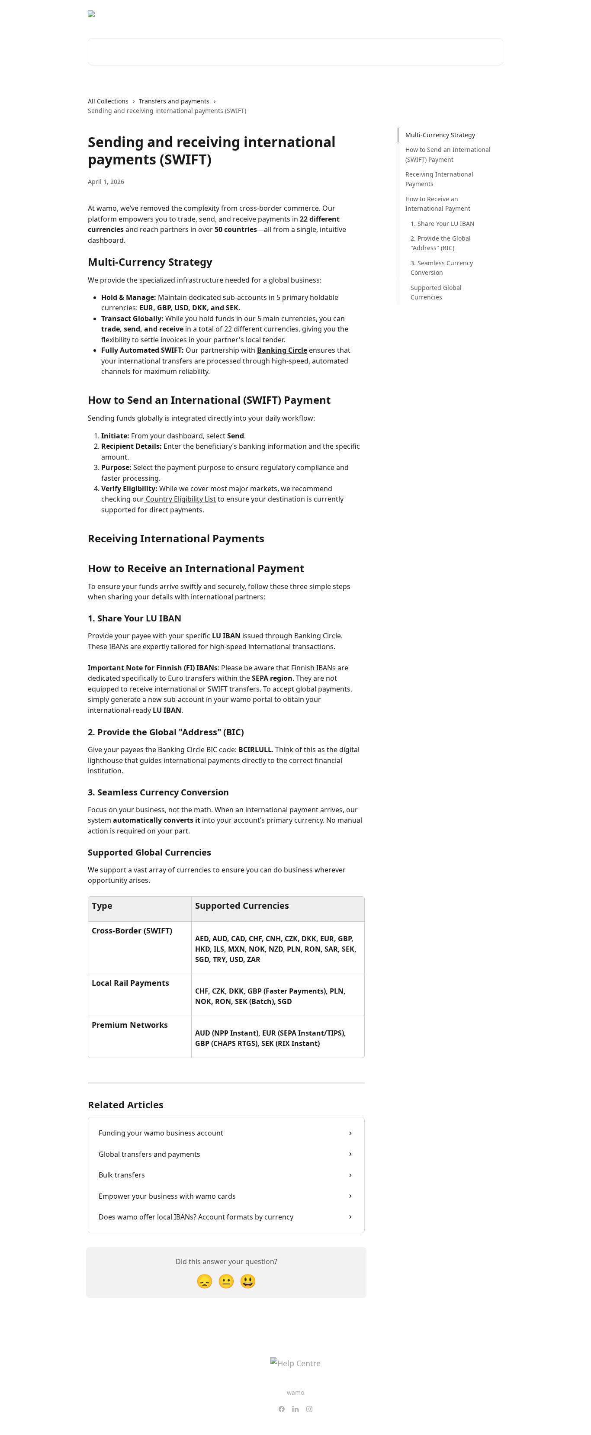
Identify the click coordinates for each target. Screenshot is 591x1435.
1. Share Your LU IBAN (443, 223)
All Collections (108, 101)
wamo (295, 1392)
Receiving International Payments (439, 179)
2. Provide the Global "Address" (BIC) (441, 243)
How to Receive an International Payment (437, 203)
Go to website (433, 14)
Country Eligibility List (180, 499)
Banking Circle (282, 350)
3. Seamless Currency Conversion (442, 268)
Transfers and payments (174, 101)
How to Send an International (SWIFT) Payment (448, 154)
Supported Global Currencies (436, 292)
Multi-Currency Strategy (440, 135)
